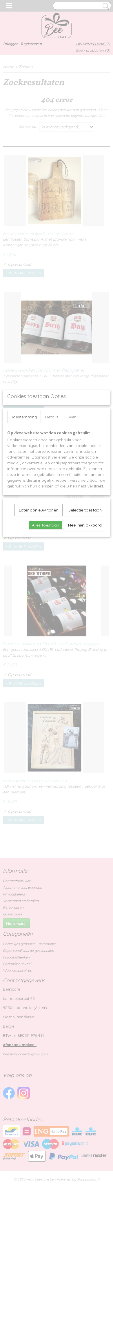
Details (51, 417)
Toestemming (24, 417)
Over (71, 417)
